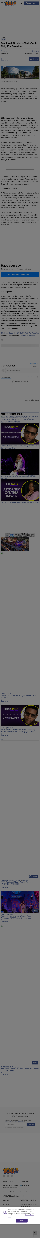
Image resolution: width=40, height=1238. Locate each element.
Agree (21, 1220)
